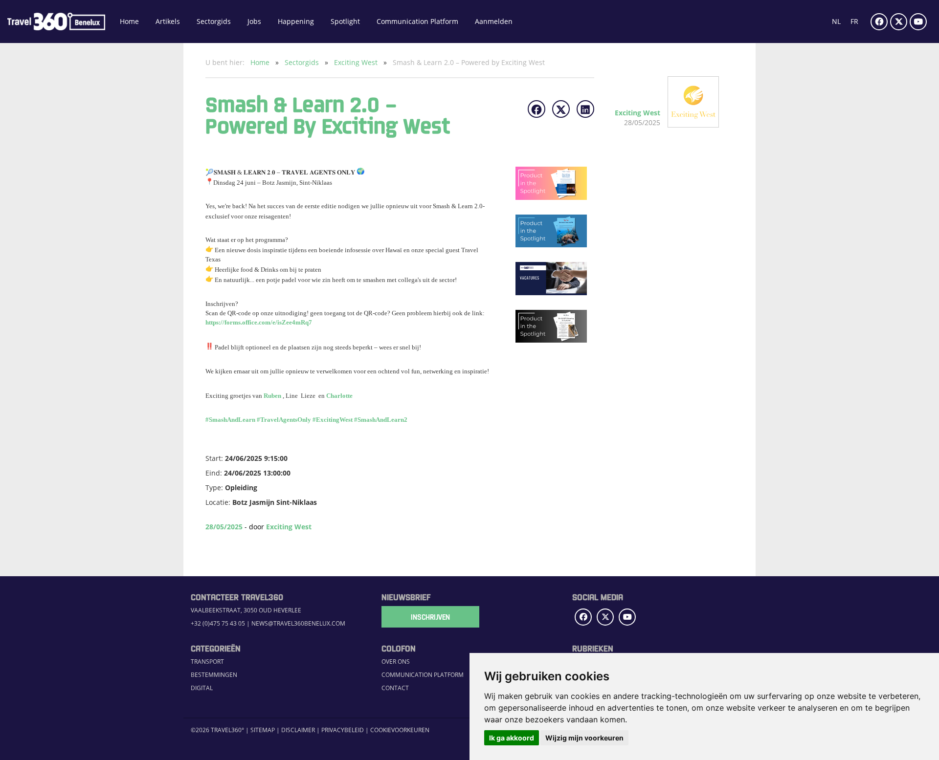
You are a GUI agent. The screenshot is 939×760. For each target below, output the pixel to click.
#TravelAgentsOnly (284, 419)
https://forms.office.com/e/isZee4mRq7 (258, 322)
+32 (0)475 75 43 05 (218, 623)
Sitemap (262, 730)
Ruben (272, 395)
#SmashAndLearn (230, 419)
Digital (202, 688)
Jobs (254, 21)
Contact (395, 688)
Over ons (395, 661)
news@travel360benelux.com (298, 623)
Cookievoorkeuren (399, 730)
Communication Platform (417, 21)
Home (129, 21)
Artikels (168, 21)
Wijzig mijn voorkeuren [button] (584, 738)
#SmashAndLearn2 (380, 419)
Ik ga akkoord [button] (511, 738)
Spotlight (345, 21)
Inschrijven (430, 616)
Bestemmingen (214, 675)
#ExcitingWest (333, 419)
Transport (207, 661)
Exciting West (357, 62)
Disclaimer (298, 730)
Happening (296, 21)
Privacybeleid (342, 730)
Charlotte (339, 395)
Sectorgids (214, 21)
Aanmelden (494, 21)
